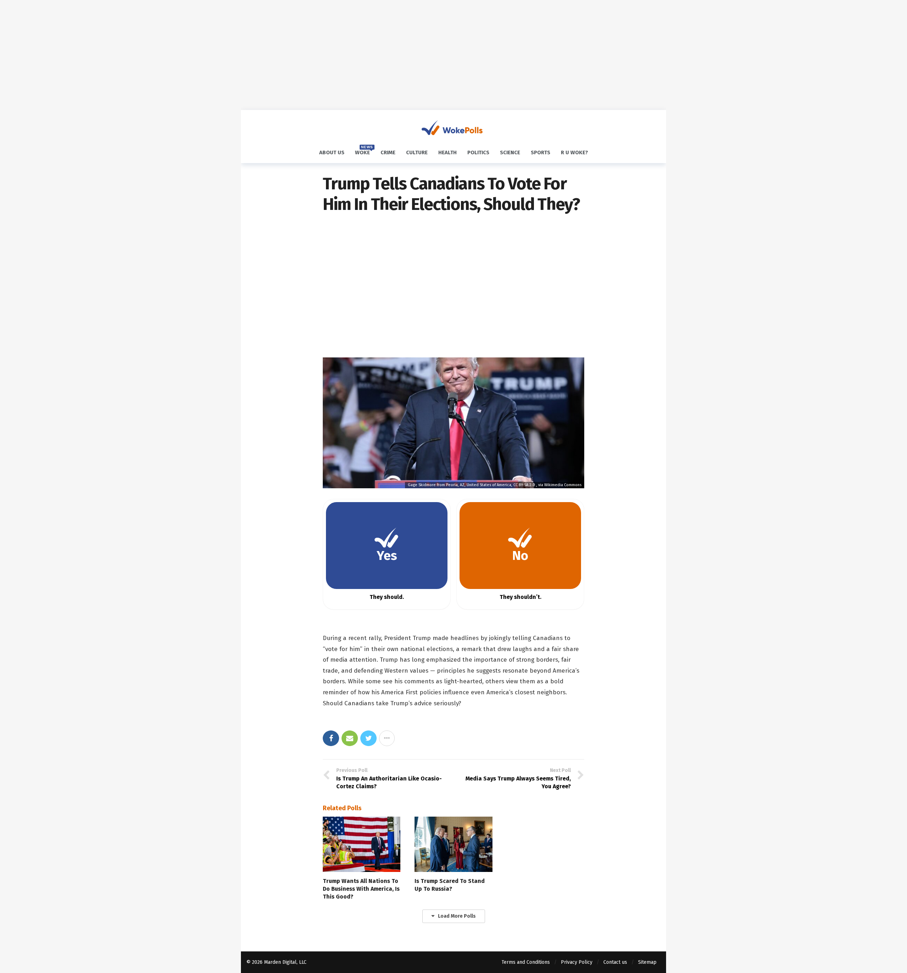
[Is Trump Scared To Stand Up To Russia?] (453, 844)
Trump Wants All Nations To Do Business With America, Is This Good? (361, 889)
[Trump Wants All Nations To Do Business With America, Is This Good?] (361, 844)
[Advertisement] (453, 55)
